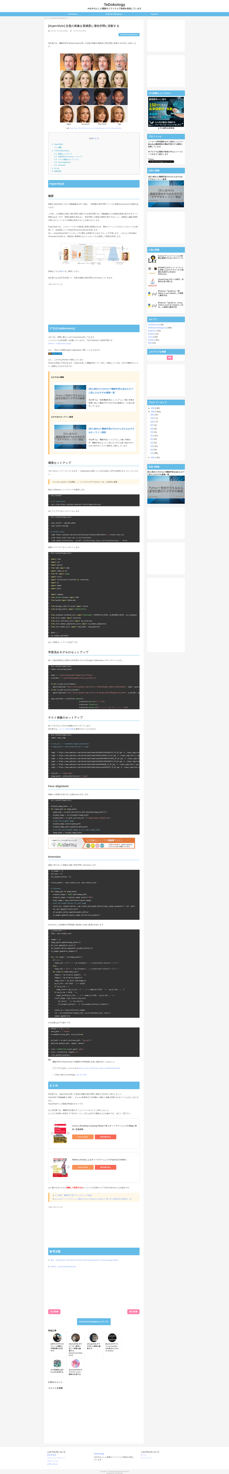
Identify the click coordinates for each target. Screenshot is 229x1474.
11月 (152, 418)
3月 (152, 446)
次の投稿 (54, 1311)
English (151, 334)
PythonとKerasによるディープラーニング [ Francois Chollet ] (99, 1160)
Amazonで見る (83, 1137)
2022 (153, 412)
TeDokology (114, 5)
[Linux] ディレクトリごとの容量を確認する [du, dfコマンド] (170, 257)
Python (151, 340)
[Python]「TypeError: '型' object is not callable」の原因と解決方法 (170, 293)
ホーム (143, 1455)
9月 (152, 425)
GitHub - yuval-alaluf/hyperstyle (63, 1266)
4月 (152, 443)
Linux (151, 337)
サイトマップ (146, 1458)
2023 (153, 408)
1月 (152, 453)
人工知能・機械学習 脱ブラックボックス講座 (73, 1195)
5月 (152, 439)
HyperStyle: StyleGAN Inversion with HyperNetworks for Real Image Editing (95, 128)
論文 (63, 271)
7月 (152, 432)
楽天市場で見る (105, 1137)
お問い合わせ (52, 1464)
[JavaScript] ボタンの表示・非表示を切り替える (171, 280)
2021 (153, 457)
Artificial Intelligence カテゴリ (94, 1322)
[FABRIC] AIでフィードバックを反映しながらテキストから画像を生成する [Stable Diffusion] (171, 271)
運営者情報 (51, 1455)
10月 (152, 422)
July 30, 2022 (81, 1075)
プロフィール (52, 1461)
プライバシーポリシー (56, 1458)
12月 (152, 415)
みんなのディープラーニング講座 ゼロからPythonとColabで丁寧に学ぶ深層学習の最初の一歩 (93, 1199)
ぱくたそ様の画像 (66, 729)
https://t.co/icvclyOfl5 (86, 1068)
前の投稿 (133, 1311)
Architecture (73, 14)
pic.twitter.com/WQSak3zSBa (108, 1068)
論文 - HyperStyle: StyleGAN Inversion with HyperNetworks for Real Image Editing (84, 1260)
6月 (152, 436)
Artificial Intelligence (114, 14)
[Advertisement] (94, 302)
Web (150, 343)
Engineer (154, 14)
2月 (152, 450)
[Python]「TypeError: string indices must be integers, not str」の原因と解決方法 (170, 305)
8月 (152, 429)
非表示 (95, 138)
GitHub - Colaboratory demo (59, 343)
